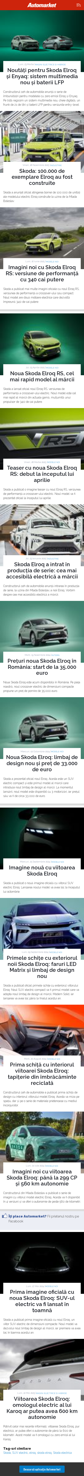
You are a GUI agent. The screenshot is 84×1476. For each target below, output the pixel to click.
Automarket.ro (42, 5)
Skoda (7, 1452)
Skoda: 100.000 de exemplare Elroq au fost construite (42, 177)
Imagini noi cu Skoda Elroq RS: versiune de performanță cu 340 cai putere (42, 273)
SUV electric (20, 1452)
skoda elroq (44, 1452)
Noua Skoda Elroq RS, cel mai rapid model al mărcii (42, 376)
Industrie (56, 165)
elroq (32, 1452)
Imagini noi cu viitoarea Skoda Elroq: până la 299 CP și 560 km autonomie (42, 1178)
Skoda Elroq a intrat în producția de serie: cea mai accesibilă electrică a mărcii (42, 570)
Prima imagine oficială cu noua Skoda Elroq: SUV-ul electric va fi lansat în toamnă (42, 1301)
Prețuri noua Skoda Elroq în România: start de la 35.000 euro (42, 667)
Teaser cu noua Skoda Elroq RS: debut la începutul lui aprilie (42, 474)
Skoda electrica (62, 1452)
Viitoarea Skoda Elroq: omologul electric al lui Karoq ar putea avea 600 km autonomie (42, 1408)
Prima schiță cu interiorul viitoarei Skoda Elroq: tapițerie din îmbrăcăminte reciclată (42, 1074)
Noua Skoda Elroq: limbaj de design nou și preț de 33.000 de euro (42, 763)
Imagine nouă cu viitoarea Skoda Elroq (42, 871)
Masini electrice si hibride (50, 64)
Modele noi (52, 262)
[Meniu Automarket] (78, 5)
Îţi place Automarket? (27, 1216)
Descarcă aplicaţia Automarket (42, 1469)
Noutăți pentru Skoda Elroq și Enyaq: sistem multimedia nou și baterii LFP (42, 76)
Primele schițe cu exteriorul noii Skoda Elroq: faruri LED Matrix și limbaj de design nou (42, 967)
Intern (56, 655)
